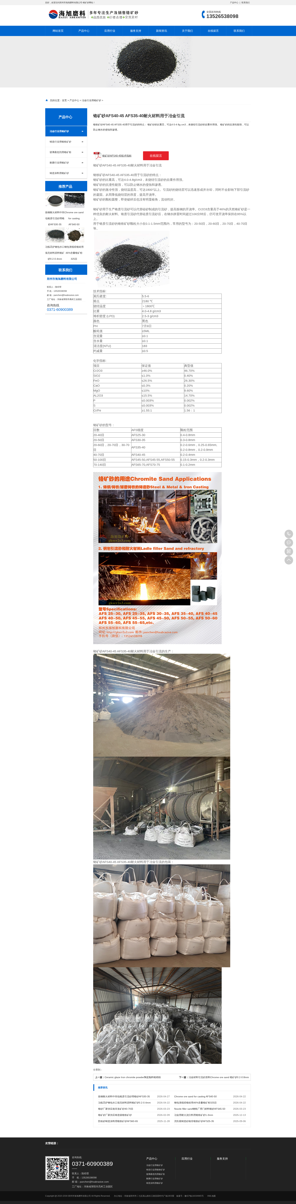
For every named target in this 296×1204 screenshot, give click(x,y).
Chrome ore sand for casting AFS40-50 (195, 1096)
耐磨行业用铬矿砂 (59, 162)
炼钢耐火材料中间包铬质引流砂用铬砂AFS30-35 (124, 1096)
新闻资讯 (161, 30)
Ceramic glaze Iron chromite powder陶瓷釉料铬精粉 (133, 1077)
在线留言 (213, 30)
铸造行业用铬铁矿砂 (60, 141)
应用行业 (109, 30)
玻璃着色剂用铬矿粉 (60, 152)
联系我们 (246, 2)
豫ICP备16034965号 (194, 1196)
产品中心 (234, 2)
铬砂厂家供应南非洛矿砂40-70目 (115, 1108)
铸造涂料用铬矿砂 (59, 173)
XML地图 (211, 1196)
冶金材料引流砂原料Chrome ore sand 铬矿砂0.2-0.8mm (219, 1077)
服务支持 (135, 30)
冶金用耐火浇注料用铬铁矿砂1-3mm (193, 1115)
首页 (64, 100)
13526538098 (289, 534)
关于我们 (187, 30)
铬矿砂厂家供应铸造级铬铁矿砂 (115, 1115)
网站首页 (58, 30)
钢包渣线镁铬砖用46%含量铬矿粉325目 (195, 1102)
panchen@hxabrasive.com (66, 295)
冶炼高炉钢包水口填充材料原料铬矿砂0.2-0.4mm (124, 1102)
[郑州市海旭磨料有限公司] (92, 14)
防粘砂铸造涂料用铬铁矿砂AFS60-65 (118, 1121)
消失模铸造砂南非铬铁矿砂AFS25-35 (194, 1121)
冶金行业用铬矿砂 (91, 100)
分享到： (98, 1069)
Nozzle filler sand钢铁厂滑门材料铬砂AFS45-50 (199, 1108)
